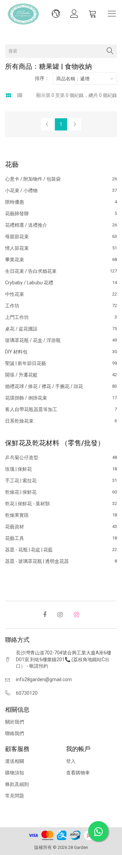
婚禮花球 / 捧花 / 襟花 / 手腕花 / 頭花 (61, 386)
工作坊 (61, 305)
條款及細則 (17, 784)
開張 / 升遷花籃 (61, 375)
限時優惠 (61, 202)
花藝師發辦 (61, 213)
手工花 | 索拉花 (61, 480)
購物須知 (14, 772)
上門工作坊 (61, 317)
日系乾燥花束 (61, 420)
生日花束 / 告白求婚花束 (61, 271)
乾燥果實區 (61, 515)
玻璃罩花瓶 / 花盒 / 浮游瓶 (61, 340)
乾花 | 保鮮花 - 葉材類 (61, 503)
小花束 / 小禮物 (61, 190)
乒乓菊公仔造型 (61, 457)
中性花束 (61, 294)
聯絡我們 (14, 733)
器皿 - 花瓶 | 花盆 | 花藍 (61, 549)
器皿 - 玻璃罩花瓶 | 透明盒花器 (61, 561)
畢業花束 (61, 259)
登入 (71, 761)
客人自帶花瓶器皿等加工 (61, 409)
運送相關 (14, 761)
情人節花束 (61, 248)
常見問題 (14, 795)
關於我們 (14, 721)
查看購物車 (78, 772)
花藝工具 (61, 538)
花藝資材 (61, 526)
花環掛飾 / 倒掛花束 (61, 398)
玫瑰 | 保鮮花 (61, 469)
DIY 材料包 (61, 351)
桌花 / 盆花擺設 (61, 328)
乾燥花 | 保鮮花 (61, 492)
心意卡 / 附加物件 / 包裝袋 (61, 179)
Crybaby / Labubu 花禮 (61, 282)
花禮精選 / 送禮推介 (61, 225)
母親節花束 (61, 236)
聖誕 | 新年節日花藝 (61, 363)
